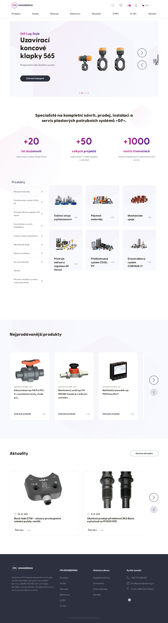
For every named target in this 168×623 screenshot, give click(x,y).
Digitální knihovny (101, 577)
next (153, 380)
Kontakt (97, 594)
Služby (63, 583)
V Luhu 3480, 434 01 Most (142, 588)
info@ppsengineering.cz (142, 583)
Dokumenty (98, 583)
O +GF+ (63, 605)
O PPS (63, 600)
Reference (65, 594)
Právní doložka (100, 588)
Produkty (64, 577)
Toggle (42, 192)
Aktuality (64, 588)
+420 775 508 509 (139, 577)
